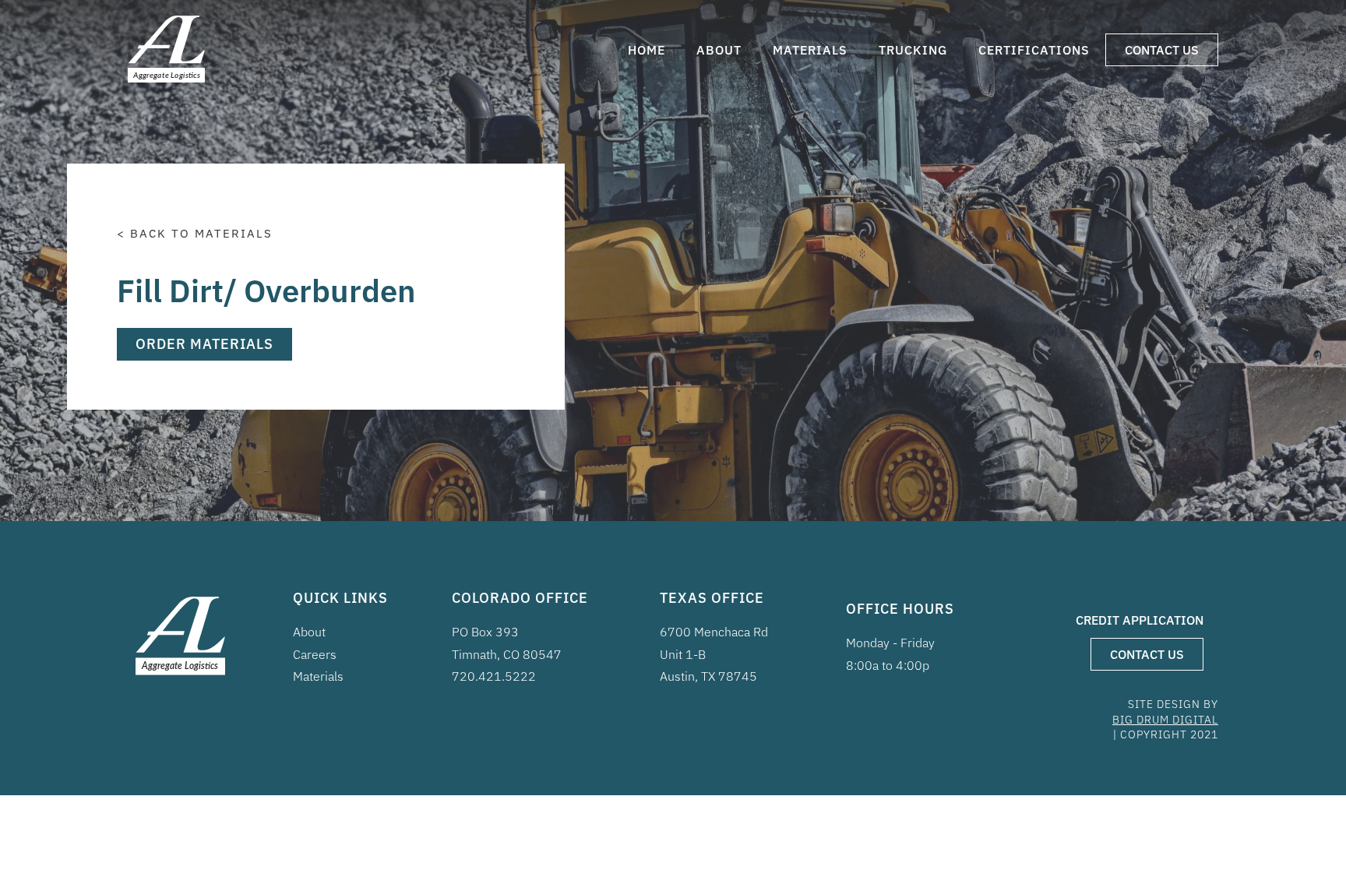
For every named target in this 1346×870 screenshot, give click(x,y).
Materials (810, 50)
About (719, 50)
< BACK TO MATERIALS (195, 233)
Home (646, 50)
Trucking (913, 50)
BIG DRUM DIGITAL (1165, 720)
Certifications (1034, 50)
